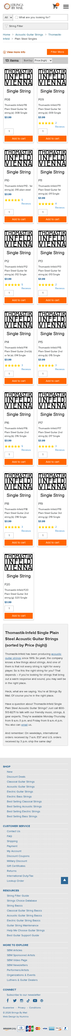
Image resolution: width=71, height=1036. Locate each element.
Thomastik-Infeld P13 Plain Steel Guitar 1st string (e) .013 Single (49, 271)
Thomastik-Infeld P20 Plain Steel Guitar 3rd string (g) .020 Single (16, 594)
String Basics (15, 905)
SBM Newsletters (17, 965)
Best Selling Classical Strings (24, 801)
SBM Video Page (17, 960)
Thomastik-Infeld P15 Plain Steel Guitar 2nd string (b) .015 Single (50, 351)
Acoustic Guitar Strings (29, 34)
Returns (12, 871)
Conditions (35, 1008)
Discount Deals (16, 776)
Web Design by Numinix (16, 1017)
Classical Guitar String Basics (24, 910)
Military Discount (17, 861)
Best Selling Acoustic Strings (24, 806)
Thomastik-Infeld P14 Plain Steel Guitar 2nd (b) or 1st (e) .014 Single (18, 351)
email (24, 724)
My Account (14, 851)
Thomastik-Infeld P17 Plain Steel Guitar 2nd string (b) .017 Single (50, 432)
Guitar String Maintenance (22, 925)
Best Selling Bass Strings (22, 816)
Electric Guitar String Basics (23, 920)
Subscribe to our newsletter (24, 995)
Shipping (12, 841)
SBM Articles (14, 950)
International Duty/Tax (20, 876)
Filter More (57, 52)
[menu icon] (66, 7)
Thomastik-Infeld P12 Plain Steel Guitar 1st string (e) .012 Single (16, 271)
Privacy (21, 1008)
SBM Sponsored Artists (21, 955)
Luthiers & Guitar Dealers (22, 980)
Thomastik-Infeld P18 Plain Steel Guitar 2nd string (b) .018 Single (17, 513)
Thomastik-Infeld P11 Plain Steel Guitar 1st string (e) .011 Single (49, 190)
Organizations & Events (21, 975)
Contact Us (13, 831)
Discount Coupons (18, 856)
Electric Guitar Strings (20, 791)
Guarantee (8, 1008)
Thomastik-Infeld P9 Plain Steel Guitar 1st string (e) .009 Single (49, 109)
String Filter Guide (18, 895)
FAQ (9, 836)
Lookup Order (15, 881)
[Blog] (42, 1001)
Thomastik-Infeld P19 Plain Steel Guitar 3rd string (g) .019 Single (50, 513)
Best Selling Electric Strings (23, 811)
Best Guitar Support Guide (23, 935)
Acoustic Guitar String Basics (24, 915)
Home (6, 34)
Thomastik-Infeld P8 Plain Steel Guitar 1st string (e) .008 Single (16, 109)
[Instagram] (21, 1001)
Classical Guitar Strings (21, 781)
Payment (12, 846)
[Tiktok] (28, 1001)
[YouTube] (35, 1001)
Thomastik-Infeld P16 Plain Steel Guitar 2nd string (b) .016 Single (17, 432)
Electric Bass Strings (19, 796)
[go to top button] (64, 880)
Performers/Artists (18, 970)
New (9, 771)
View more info (16, 52)
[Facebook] (8, 1001)
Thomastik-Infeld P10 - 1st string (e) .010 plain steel (18, 188)
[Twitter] (15, 1001)
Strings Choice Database (22, 900)
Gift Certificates (16, 866)
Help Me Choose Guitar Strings (26, 930)
